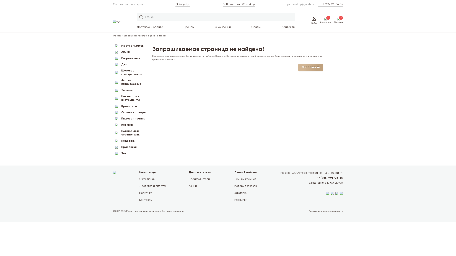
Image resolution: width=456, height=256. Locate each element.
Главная (117, 36)
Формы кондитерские (131, 82)
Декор (125, 64)
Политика (145, 193)
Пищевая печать (133, 118)
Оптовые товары (133, 112)
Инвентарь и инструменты (130, 98)
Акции (125, 52)
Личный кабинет (245, 179)
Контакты (288, 27)
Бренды (189, 27)
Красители (129, 106)
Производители (199, 179)
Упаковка (127, 90)
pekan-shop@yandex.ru (301, 4)
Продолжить (311, 67)
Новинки (127, 125)
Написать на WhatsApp (240, 4)
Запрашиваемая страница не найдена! (145, 36)
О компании (223, 27)
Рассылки (240, 200)
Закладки (240, 193)
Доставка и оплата (150, 27)
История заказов (245, 186)
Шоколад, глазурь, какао (131, 72)
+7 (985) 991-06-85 (332, 4)
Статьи (256, 27)
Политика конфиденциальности (326, 211)
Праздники (129, 147)
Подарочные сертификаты (130, 133)
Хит (123, 153)
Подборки (128, 141)
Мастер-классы (132, 45)
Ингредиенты (131, 58)
